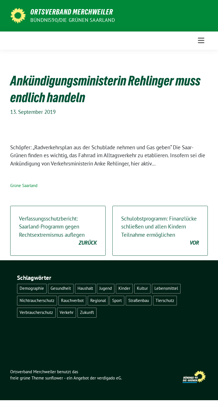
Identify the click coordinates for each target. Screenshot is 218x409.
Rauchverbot (72, 300)
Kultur (142, 288)
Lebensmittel (166, 288)
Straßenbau (138, 300)
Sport (117, 300)
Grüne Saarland (23, 185)
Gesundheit (61, 288)
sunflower (54, 378)
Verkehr (67, 312)
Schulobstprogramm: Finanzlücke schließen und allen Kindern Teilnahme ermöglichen (160, 230)
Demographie (32, 288)
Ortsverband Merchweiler (71, 12)
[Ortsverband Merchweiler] (18, 15)
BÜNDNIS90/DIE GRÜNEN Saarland (72, 20)
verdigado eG (109, 378)
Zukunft (87, 312)
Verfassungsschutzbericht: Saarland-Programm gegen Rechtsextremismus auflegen (58, 230)
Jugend (105, 288)
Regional (98, 300)
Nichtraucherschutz (37, 300)
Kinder (124, 288)
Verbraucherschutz (36, 312)
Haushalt (85, 288)
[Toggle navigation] (201, 40)
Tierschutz (165, 300)
